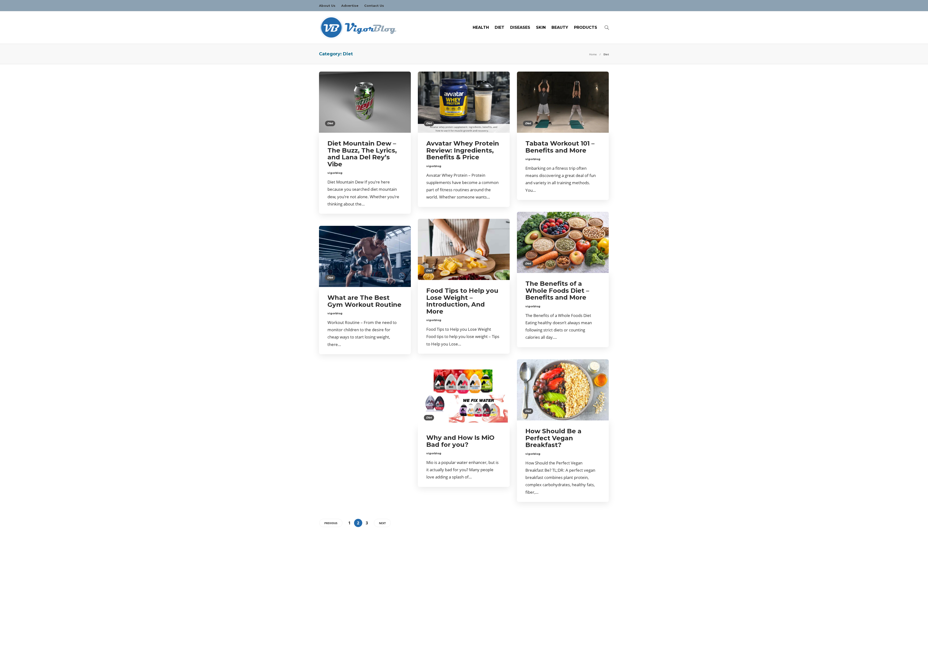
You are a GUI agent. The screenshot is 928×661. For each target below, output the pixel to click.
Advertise (349, 5)
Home (593, 54)
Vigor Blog (602, 652)
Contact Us (374, 5)
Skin (541, 27)
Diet (499, 27)
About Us (327, 5)
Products (585, 27)
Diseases (520, 27)
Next (382, 523)
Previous (330, 523)
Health (481, 27)
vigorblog (334, 173)
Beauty (559, 27)
